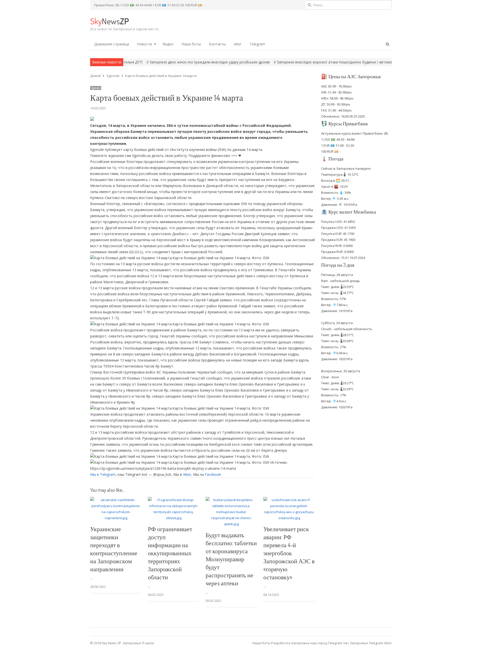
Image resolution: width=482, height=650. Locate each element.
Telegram (257, 44)
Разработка (281, 643)
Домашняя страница (111, 44)
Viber (187, 474)
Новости (144, 44)
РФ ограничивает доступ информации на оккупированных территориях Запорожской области (170, 553)
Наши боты (191, 44)
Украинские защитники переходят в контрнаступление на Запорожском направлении (113, 549)
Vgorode (95, 88)
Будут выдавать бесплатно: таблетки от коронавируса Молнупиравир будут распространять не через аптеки (231, 559)
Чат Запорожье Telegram (363, 643)
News (109, 21)
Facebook (213, 474)
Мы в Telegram (102, 474)
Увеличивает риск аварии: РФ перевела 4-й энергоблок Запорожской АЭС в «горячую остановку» (289, 553)
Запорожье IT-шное (138, 643)
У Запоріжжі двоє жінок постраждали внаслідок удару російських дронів (179, 62)
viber (238, 44)
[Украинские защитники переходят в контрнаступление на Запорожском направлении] (116, 500)
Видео (168, 44)
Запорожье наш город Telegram (316, 643)
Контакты (217, 44)
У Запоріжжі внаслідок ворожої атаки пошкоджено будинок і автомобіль (307, 62)
